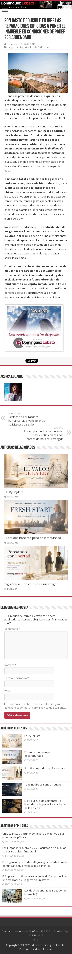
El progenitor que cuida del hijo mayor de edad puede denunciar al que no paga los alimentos (35, 863)
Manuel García (43, 949)
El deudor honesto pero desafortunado (32, 538)
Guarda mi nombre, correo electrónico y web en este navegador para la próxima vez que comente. (35, 705)
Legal (11, 46)
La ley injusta (13, 492)
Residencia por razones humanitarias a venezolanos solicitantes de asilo (26, 419)
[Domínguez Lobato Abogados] (36, 5)
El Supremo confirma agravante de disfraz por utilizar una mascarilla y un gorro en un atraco (34, 878)
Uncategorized (23, 46)
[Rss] (34, 940)
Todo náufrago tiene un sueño (43, 784)
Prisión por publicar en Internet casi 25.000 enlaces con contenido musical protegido (44, 433)
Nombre (10, 665)
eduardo (12, 43)
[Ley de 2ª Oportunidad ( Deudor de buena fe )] (12, 895)
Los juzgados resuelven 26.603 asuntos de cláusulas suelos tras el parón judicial (34, 849)
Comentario (12, 628)
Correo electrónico (16, 678)
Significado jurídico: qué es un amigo (30, 584)
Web (7, 691)
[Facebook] (38, 940)
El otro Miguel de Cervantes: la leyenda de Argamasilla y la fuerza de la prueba (45, 804)
